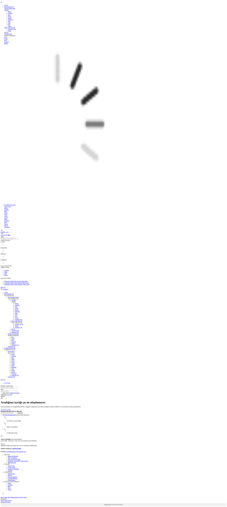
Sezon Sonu (7, 206)
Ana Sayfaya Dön (6, 409)
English (3, 232)
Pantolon (10, 19)
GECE (6, 32)
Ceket (9, 26)
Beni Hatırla (6, 393)
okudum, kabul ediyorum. (16, 415)
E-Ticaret (109, 504)
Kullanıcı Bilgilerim (13, 469)
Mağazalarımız (12, 462)
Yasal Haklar (11, 480)
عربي (7, 232)
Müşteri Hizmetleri (13, 456)
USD (2, 235)
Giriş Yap (3, 394)
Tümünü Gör (18, 319)
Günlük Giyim (12, 29)
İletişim (10, 475)
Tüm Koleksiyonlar (9, 8)
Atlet (9, 23)
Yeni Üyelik (11, 466)
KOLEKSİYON (9, 7)
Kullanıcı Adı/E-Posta (7, 386)
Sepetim (10, 470)
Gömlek (10, 13)
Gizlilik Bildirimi (12, 478)
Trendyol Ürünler (5, 502)
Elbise (9, 11)
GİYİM (6, 10)
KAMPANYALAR (9, 205)
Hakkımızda (11, 474)
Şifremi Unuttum (14, 393)
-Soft (105, 504)
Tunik (9, 16)
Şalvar (6, 224)
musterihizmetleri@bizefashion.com (16, 451)
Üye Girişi (7, 383)
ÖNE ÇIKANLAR (9, 27)
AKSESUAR (8, 34)
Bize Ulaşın (4, 497)
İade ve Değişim (12, 458)
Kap (9, 24)
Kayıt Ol (9, 394)
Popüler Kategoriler (13, 334)
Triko (5, 214)
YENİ (6, 5)
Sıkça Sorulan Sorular (14, 459)
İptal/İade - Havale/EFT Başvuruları (18, 461)
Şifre (2, 389)
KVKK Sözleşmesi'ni (9, 415)
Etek (9, 21)
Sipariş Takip (23, 497)
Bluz (9, 15)
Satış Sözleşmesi (12, 477)
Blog (9, 497)
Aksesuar (6, 227)
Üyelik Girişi (11, 467)
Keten (9, 31)
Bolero (10, 18)
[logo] (113, 2)
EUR (5, 235)
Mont (5, 219)
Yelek (5, 213)
